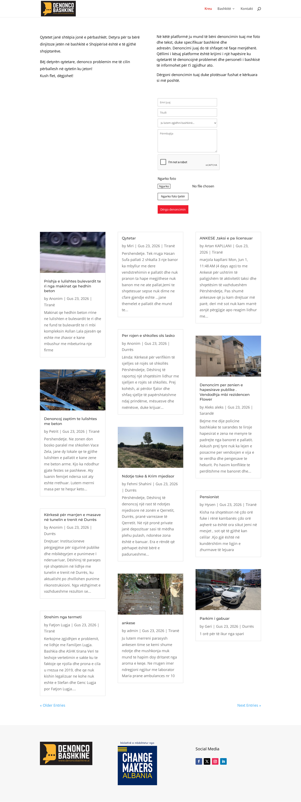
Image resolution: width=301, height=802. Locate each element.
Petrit (53, 431)
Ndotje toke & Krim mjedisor (148, 476)
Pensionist (209, 497)
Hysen (210, 504)
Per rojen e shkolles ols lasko (148, 335)
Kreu (208, 9)
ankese (128, 623)
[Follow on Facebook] (199, 761)
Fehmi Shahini (139, 483)
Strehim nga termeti (63, 617)
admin (132, 630)
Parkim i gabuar (215, 618)
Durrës (50, 533)
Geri (208, 626)
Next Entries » (249, 705)
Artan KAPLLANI (218, 245)
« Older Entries (52, 705)
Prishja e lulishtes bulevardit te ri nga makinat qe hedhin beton (72, 286)
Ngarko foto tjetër (173, 196)
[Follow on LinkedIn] (223, 761)
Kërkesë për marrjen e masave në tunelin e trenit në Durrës (72, 517)
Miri (130, 245)
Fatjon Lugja (59, 624)
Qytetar (129, 238)
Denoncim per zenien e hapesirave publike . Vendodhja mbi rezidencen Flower (225, 392)
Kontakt (247, 9)
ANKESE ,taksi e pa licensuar (226, 238)
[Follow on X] (207, 761)
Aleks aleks (214, 407)
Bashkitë (224, 9)
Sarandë (207, 413)
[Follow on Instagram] (215, 761)
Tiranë (49, 304)
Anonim (56, 298)
